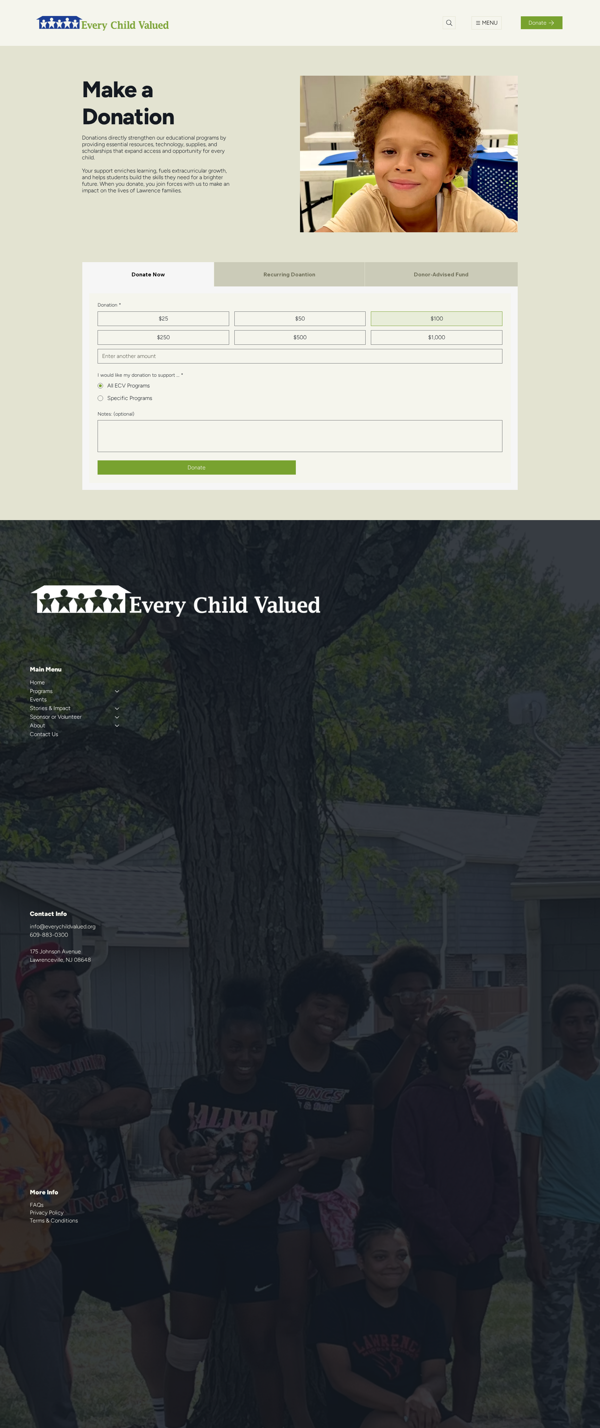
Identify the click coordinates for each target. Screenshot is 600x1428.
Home (37, 682)
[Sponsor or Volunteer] (116, 717)
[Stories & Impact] (116, 708)
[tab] (148, 274)
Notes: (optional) (116, 414)
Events (38, 699)
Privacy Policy (47, 1212)
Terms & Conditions (54, 1220)
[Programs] (116, 691)
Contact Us (44, 734)
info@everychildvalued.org (62, 926)
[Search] (449, 22)
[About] (116, 725)
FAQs (36, 1205)
